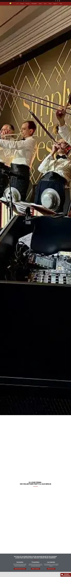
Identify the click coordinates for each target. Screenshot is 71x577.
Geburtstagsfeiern (34, 3)
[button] (0, 210)
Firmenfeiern (28, 3)
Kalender (50, 3)
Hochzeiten (22, 3)
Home (17, 3)
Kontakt (61, 3)
